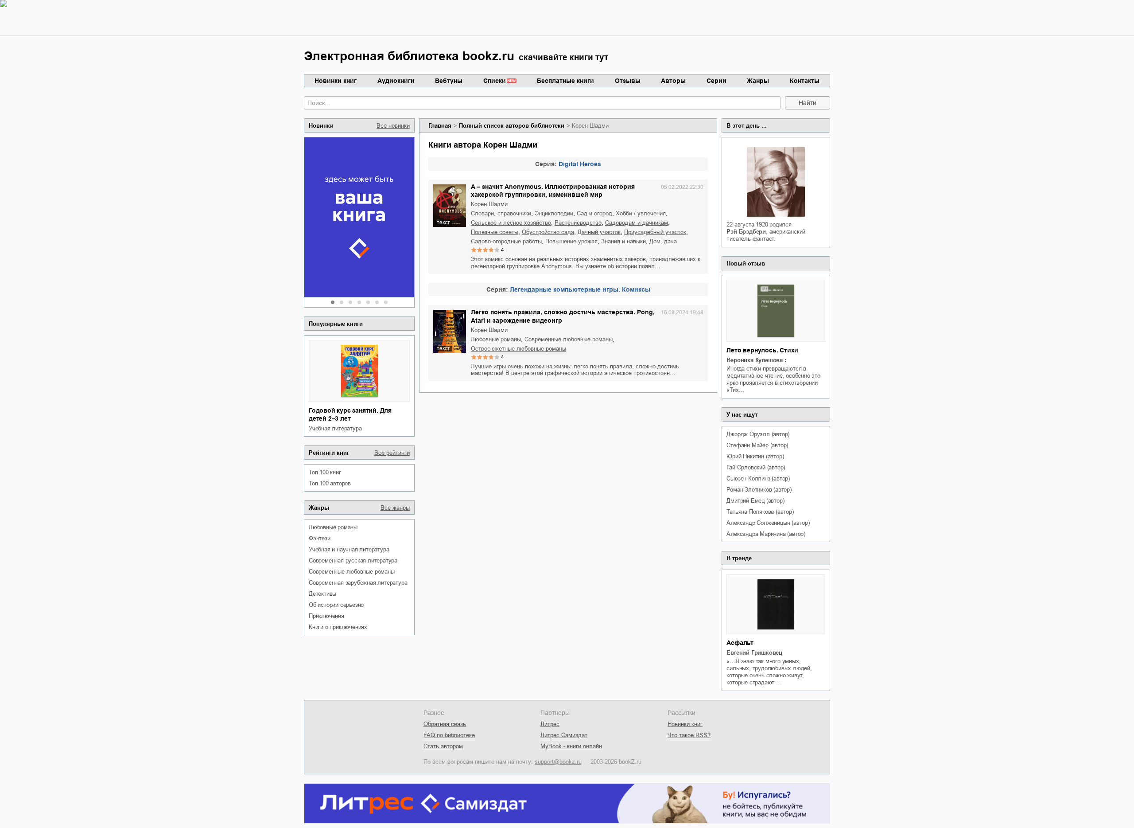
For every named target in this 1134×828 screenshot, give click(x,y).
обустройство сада (548, 232)
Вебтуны (448, 80)
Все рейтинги (392, 452)
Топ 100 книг (325, 472)
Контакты (804, 80)
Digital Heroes (580, 164)
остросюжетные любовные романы (518, 348)
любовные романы (333, 527)
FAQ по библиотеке (449, 735)
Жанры (758, 80)
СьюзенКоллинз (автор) (758, 478)
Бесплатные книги (565, 80)
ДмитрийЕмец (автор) (755, 500)
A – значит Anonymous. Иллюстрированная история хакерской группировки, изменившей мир (553, 190)
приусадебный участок (655, 232)
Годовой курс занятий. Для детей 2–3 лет (350, 414)
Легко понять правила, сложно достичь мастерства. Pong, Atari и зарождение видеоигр (563, 316)
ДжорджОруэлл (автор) (757, 434)
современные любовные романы (352, 571)
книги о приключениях (338, 627)
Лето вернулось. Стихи (762, 350)
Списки (494, 80)
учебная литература (335, 428)
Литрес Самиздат (563, 735)
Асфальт (739, 642)
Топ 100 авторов (330, 483)
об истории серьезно (336, 604)
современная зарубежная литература (358, 582)
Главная (439, 125)
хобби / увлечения (641, 213)
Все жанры (395, 507)
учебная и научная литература (349, 549)
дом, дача (663, 241)
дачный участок (599, 232)
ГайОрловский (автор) (755, 467)
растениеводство (578, 222)
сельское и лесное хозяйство (511, 222)
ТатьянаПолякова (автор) (759, 511)
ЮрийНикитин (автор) (755, 456)
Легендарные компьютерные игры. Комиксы (580, 289)
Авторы (673, 80)
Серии (716, 80)
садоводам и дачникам (636, 222)
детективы (322, 593)
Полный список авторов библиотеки (511, 125)
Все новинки (393, 125)
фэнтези (319, 538)
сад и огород (594, 213)
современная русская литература (353, 560)
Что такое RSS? (689, 735)
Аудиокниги (396, 80)
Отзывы (628, 80)
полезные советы (494, 232)
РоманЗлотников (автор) (758, 489)
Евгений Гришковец (754, 652)
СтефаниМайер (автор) (757, 445)
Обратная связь (444, 724)
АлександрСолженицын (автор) (767, 522)
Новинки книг (336, 80)
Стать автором (443, 746)
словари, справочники (501, 213)
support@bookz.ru (558, 761)
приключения (326, 616)
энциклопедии (554, 213)
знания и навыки (623, 241)
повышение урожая (571, 241)
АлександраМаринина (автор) (765, 534)
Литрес (549, 724)
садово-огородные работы (506, 241)
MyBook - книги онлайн (571, 746)
